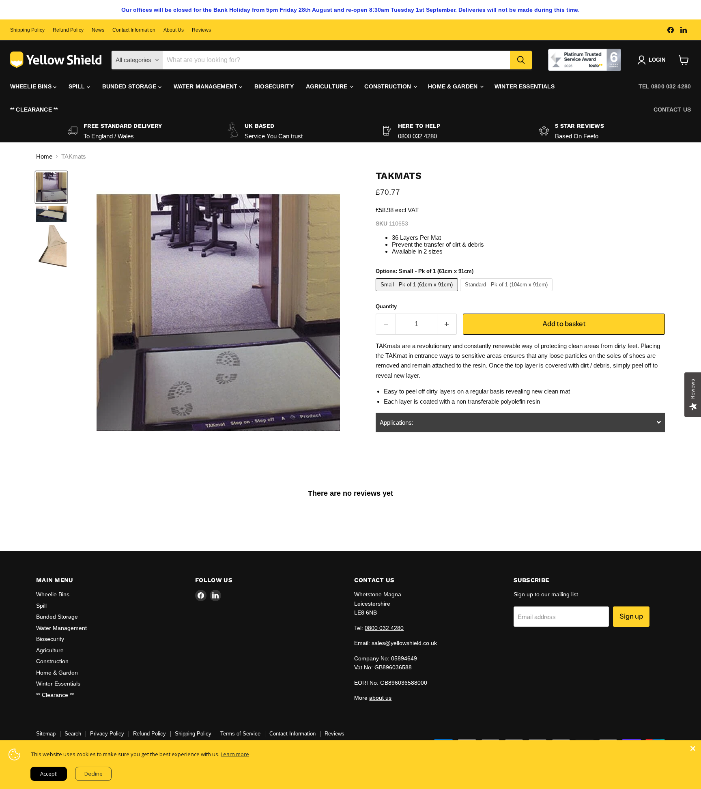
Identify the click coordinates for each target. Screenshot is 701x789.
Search (73, 734)
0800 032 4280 (417, 136)
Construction (388, 86)
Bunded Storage (130, 86)
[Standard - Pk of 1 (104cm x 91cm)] (507, 293)
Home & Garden (453, 86)
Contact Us (672, 109)
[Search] (521, 60)
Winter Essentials (525, 86)
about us (380, 697)
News (98, 30)
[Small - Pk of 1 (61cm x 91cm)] (418, 293)
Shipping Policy (27, 30)
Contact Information (133, 30)
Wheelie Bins (31, 86)
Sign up (631, 616)
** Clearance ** (34, 109)
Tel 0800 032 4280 (665, 86)
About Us (173, 30)
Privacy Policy (107, 734)
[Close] (693, 748)
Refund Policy (68, 30)
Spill (78, 86)
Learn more (235, 754)
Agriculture (327, 86)
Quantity (386, 306)
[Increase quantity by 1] (447, 324)
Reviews (201, 30)
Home (44, 156)
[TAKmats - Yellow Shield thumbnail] (51, 187)
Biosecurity (274, 86)
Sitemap (46, 734)
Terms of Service (240, 734)
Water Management (206, 86)
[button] (520, 422)
